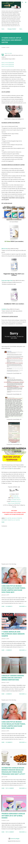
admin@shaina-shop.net (16, 501)
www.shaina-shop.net (15, 499)
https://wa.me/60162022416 (8, 62)
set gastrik (17, 520)
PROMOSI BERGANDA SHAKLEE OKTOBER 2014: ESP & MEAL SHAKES (13, 815)
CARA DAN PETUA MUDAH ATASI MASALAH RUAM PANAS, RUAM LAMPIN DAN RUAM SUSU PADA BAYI (14, 589)
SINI (3, 468)
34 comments (9, 606)
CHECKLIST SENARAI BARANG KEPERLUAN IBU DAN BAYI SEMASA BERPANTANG (13, 677)
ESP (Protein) (4, 248)
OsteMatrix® (8, 304)
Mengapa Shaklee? (12, 29)
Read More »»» (22, 606)
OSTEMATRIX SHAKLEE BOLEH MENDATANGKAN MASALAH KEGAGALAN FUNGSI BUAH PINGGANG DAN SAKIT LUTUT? (13, 771)
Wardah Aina (15, 496)
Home (3, 29)
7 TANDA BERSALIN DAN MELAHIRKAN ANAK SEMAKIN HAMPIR (13, 634)
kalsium (14, 518)
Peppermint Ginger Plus (7, 280)
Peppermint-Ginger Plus (11, 274)
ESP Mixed (8, 241)
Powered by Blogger (14, 838)
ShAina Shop (17, 497)
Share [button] (3, 522)
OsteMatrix (4, 309)
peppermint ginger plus (8, 520)
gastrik (9, 518)
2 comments (9, 650)
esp (6, 518)
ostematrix (19, 518)
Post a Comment (10, 788)
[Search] (22, 2)
